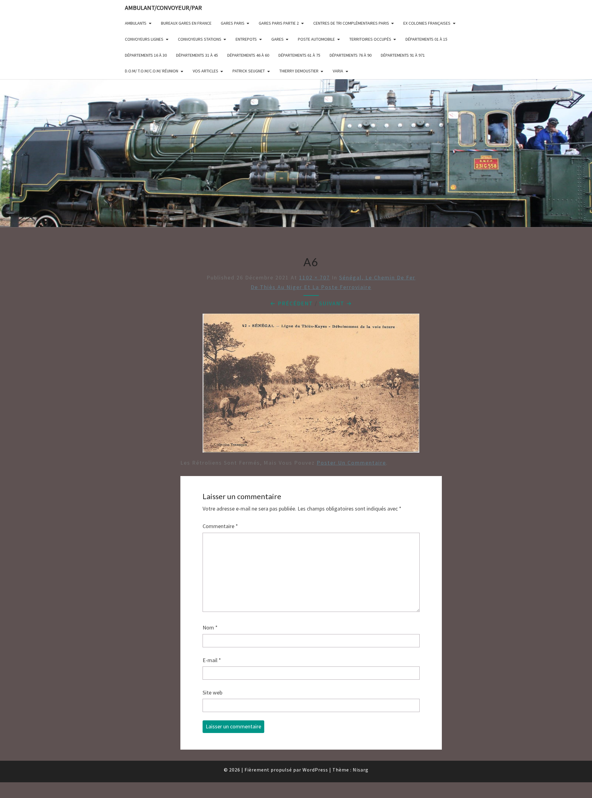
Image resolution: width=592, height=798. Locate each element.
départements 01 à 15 (426, 39)
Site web (212, 692)
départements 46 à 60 (248, 55)
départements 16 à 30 (146, 55)
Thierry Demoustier (299, 71)
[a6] (311, 385)
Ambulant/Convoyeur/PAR (163, 7)
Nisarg (360, 770)
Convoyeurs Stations (199, 39)
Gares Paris (233, 23)
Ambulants (135, 23)
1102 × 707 (314, 277)
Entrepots (246, 39)
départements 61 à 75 (299, 55)
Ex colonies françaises (426, 23)
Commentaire (220, 526)
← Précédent (291, 303)
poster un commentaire (351, 462)
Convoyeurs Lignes (144, 39)
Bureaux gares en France (186, 23)
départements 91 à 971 (403, 55)
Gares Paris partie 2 (279, 23)
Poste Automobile (316, 39)
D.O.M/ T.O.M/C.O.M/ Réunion (151, 71)
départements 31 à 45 (197, 55)
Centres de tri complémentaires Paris (351, 23)
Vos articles (205, 71)
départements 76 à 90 (351, 55)
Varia (338, 71)
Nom (210, 627)
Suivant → (335, 303)
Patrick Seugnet (248, 71)
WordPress (315, 770)
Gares (277, 39)
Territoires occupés (370, 39)
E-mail (212, 660)
